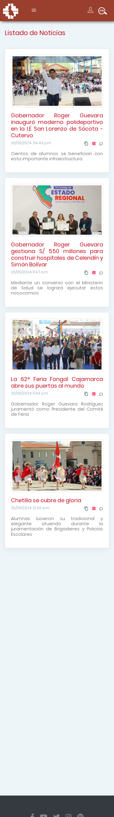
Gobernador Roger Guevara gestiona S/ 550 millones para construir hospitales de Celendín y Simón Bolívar (57, 255)
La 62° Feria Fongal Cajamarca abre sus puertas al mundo (57, 382)
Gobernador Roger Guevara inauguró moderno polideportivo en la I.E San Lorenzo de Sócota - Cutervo (57, 125)
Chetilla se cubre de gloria (46, 500)
